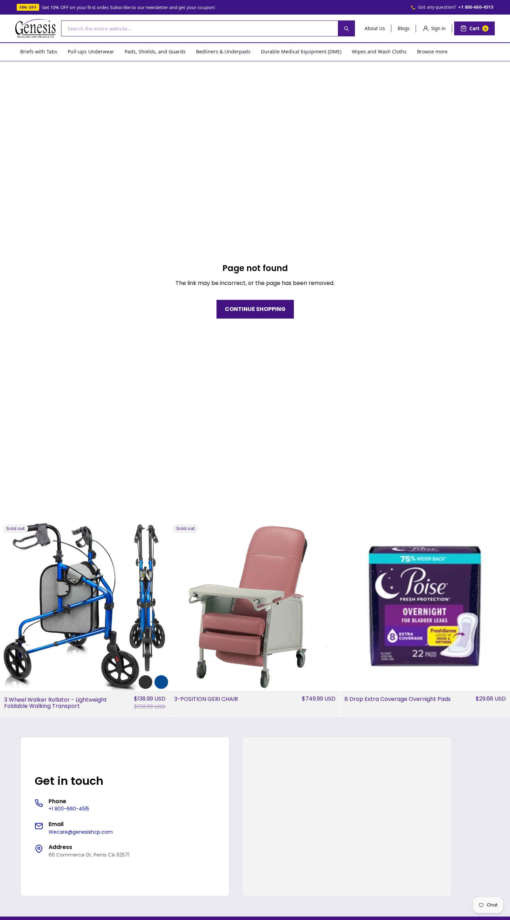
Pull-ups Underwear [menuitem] (91, 51)
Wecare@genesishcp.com (81, 831)
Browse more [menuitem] (432, 51)
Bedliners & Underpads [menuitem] (223, 51)
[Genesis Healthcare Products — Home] (35, 28)
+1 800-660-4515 (475, 7)
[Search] (346, 28)
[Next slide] (159, 606)
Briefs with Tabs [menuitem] (38, 51)
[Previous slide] (10, 606)
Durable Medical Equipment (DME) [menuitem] (301, 51)
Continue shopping (255, 309)
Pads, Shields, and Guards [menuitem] (155, 51)
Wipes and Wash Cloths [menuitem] (379, 51)
